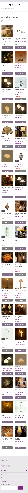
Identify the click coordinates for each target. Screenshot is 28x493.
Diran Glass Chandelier (7, 316)
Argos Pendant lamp (6, 163)
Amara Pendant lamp (6, 115)
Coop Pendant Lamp (19, 63)
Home (2, 13)
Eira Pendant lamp (19, 187)
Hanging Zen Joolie (6, 366)
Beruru (11, 0)
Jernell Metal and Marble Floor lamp (19, 414)
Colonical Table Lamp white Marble (20, 139)
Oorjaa (16, 0)
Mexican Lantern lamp (20, 163)
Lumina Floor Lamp (19, 341)
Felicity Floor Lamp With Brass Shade (19, 390)
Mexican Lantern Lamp (7, 213)
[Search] (25, 8)
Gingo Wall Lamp (5, 138)
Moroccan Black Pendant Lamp (19, 265)
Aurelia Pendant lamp (6, 89)
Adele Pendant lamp (19, 115)
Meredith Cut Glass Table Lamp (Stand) (6, 291)
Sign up (20, 487)
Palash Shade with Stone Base (19, 317)
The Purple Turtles (4, 0)
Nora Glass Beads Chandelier (19, 439)
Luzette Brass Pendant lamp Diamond (7, 439)
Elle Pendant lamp (19, 366)
